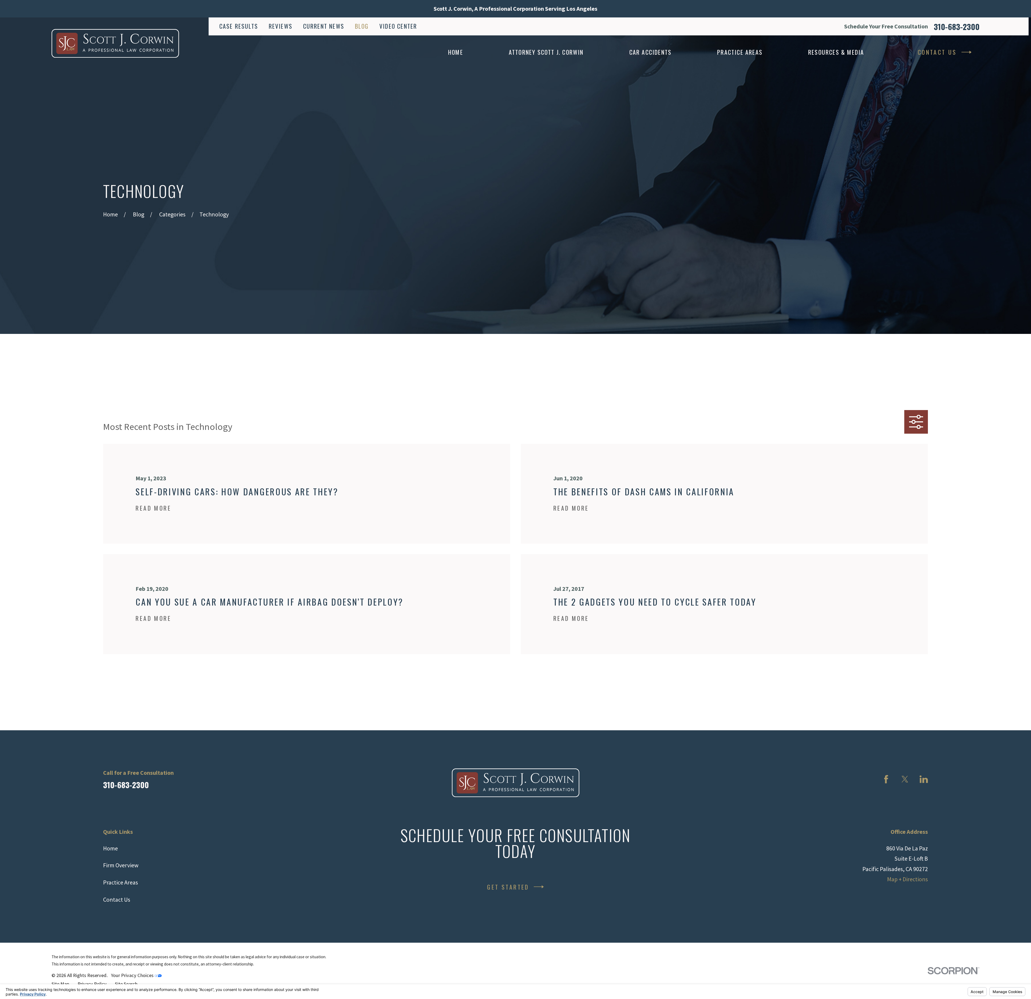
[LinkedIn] (924, 779)
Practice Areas (120, 882)
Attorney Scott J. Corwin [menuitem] (546, 52)
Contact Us (937, 52)
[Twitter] (905, 779)
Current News (323, 26)
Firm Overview (121, 865)
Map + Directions (907, 879)
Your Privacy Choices (133, 975)
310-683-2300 (956, 26)
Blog (362, 26)
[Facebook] (886, 779)
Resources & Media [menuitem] (836, 52)
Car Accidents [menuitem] (650, 52)
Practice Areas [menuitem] (740, 52)
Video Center (398, 26)
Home (110, 848)
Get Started (508, 887)
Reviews (280, 26)
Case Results (238, 26)
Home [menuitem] (455, 52)
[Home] (115, 43)
